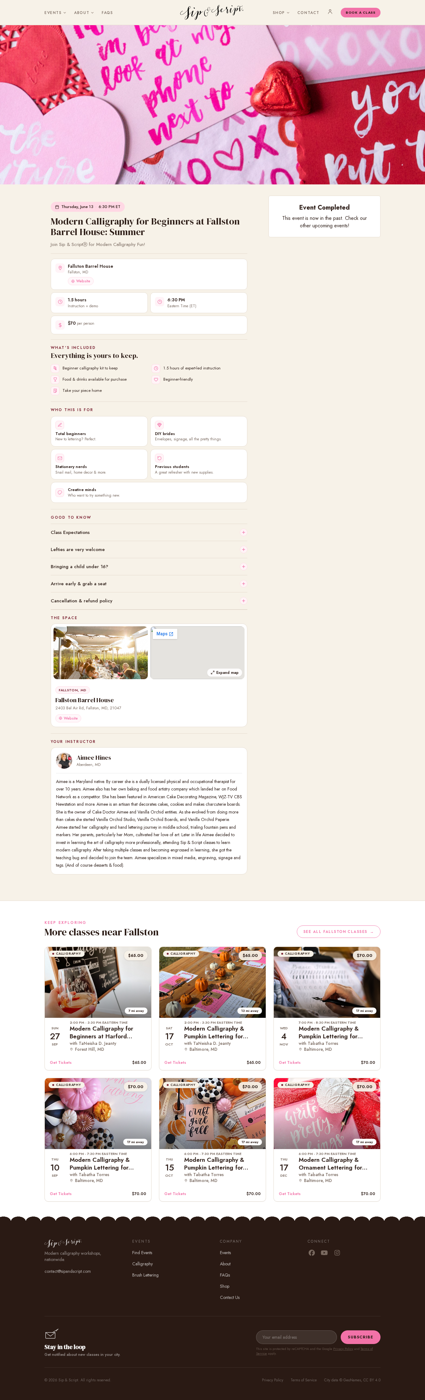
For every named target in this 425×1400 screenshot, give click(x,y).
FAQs (107, 13)
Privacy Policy (343, 1348)
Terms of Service (304, 1380)
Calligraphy (142, 1264)
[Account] (330, 11)
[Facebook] (311, 1253)
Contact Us (230, 1297)
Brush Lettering (145, 1275)
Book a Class (361, 12)
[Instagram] (337, 1253)
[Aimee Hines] (64, 761)
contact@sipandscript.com (67, 1271)
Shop (279, 13)
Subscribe (360, 1337)
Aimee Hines (94, 757)
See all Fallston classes (338, 931)
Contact (308, 13)
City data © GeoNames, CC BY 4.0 (352, 1380)
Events (53, 13)
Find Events (142, 1252)
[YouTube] (324, 1253)
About (81, 13)
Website (83, 281)
